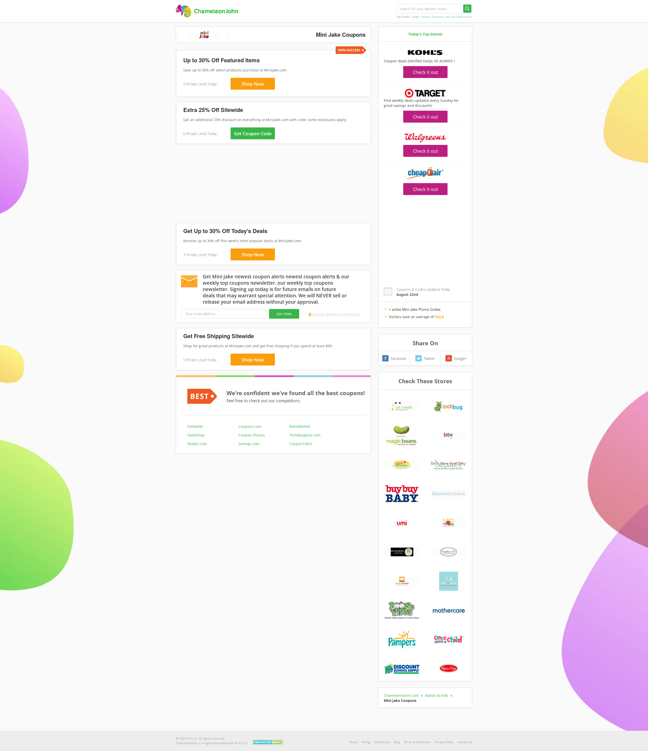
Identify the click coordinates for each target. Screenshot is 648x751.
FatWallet (195, 426)
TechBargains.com (304, 435)
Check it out (425, 72)
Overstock (438, 16)
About (354, 742)
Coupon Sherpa (251, 435)
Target (415, 16)
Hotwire (425, 16)
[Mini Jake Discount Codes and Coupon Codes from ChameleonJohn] (207, 11)
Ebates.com (197, 443)
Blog (397, 742)
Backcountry (464, 16)
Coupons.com (249, 426)
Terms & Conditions (417, 742)
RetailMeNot (299, 426)
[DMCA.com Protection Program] (268, 741)
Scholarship (382, 742)
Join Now (284, 313)
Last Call (450, 16)
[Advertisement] (273, 184)
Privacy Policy (444, 742)
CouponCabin (300, 443)
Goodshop (196, 435)
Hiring (365, 742)
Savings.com (248, 443)
